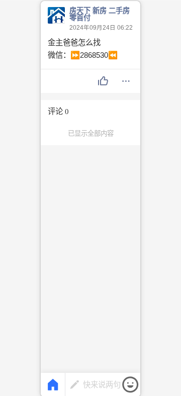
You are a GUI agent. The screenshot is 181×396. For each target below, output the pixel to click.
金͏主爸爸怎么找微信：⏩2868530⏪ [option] (83, 48)
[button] (103, 81)
